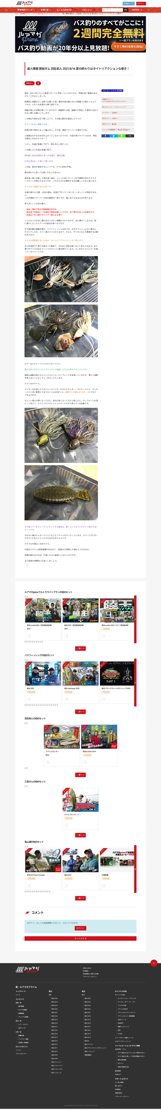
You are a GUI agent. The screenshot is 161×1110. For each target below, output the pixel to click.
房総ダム (29, 83)
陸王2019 (55, 1019)
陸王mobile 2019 (89, 751)
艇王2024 (88, 1002)
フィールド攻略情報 (108, 130)
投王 (119, 1030)
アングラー (105, 113)
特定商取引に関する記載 (90, 974)
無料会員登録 (122, 1060)
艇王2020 (88, 1016)
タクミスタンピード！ (72, 815)
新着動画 (21, 1013)
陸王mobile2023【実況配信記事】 (40, 625)
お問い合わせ (87, 968)
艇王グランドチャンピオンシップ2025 (116, 688)
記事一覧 (18, 1032)
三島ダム (115, 118)
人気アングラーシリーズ (122, 1041)
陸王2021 (55, 1012)
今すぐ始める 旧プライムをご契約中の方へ (131, 1053)
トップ (18, 995)
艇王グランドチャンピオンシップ (95, 1048)
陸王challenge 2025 (71, 688)
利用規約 (86, 971)
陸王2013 (55, 1041)
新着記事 (21, 1035)
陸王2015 (55, 1034)
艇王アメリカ (89, 1044)
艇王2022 (88, 1009)
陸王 (50, 995)
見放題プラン (25, 14)
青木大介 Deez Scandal (36, 875)
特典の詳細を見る (123, 1067)
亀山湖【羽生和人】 (124, 130)
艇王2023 (88, 1005)
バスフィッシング (120, 107)
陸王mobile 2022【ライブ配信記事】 (115, 625)
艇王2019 (88, 1019)
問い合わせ (118, 1086)
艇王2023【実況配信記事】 (74, 625)
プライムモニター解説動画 (126, 1016)
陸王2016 (55, 1030)
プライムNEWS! (123, 1009)
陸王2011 (55, 1048)
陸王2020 (55, 1016)
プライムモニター (52, 751)
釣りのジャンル (107, 107)
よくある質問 (119, 1082)
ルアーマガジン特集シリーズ (124, 1038)
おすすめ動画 (22, 1010)
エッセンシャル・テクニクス (127, 998)
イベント (18, 1050)
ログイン (140, 3)
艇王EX (87, 1041)
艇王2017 (88, 1027)
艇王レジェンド (90, 1051)
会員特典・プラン (120, 1049)
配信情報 (118, 1071)
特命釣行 (120, 1023)
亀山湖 (114, 124)
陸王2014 (55, 1037)
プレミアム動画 (23, 1017)
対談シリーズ (122, 1019)
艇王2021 (88, 1012)
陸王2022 (55, 1009)
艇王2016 (88, 1030)
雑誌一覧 (18, 1021)
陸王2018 (55, 1023)
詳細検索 (136, 10)
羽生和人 (115, 113)
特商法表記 (118, 1093)
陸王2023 (55, 1005)
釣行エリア (105, 118)
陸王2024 (55, 1002)
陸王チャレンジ (56, 1062)
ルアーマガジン (23, 1024)
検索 (125, 10)
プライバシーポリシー (90, 977)
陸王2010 (55, 1051)
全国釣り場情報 (23, 1042)
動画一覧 (18, 1003)
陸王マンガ (21, 1028)
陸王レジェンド (56, 1073)
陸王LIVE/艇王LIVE (22, 1046)
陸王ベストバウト (57, 1069)
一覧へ (79, 648)
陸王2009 (55, 1055)
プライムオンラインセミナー (127, 1012)
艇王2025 (30, 688)
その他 (120, 1034)
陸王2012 (55, 1044)
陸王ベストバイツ (57, 1065)
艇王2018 (88, 1023)
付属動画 (105, 875)
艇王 (83, 995)
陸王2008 (55, 1058)
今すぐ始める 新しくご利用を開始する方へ (131, 1056)
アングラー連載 (23, 1039)
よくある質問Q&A (64, 10)
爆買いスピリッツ (123, 1027)
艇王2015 (67, 875)
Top (16, 14)
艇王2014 (88, 1037)
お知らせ (86, 10)
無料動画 (21, 1006)
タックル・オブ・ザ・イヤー (127, 1002)
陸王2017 (55, 1027)
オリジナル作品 (120, 995)
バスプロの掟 (122, 1005)
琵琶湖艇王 (88, 1055)
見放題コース (129, 3)
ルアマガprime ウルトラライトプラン (46, 14)
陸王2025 (55, 998)
